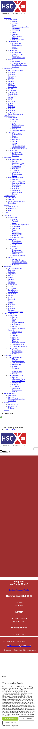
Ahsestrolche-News (18, 181)
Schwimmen (12, 90)
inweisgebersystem (30, 650)
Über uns (15, 119)
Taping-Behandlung (18, 147)
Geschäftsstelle (13, 41)
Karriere (10, 59)
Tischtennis (11, 101)
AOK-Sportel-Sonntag (15, 70)
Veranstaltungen (17, 36)
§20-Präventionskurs (18, 145)
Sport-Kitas (7, 157)
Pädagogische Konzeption (16, 201)
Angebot (11, 132)
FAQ (13, 123)
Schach (10, 88)
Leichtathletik (12, 87)
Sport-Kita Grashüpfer (19, 63)
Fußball (10, 79)
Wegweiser (15, 168)
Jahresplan (15, 187)
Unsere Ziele (12, 197)
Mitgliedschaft (12, 50)
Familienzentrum (9, 196)
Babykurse (11, 72)
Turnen (10, 105)
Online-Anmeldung (18, 58)
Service (6, 212)
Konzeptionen (16, 167)
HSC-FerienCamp (18, 39)
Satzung (14, 25)
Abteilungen (8, 69)
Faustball (11, 78)
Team (14, 47)
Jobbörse (11, 210)
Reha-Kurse (16, 139)
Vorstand (15, 23)
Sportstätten (16, 29)
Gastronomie (16, 30)
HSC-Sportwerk (9, 116)
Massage (15, 143)
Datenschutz (18, 650)
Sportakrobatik (13, 94)
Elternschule (12, 203)
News (14, 32)
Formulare (15, 56)
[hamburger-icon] (35, 448)
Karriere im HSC (13, 207)
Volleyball (11, 107)
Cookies (3, 676)
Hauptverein (16, 61)
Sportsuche (11, 112)
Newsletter (15, 34)
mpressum (8, 650)
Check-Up (15, 141)
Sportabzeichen (13, 92)
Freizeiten (15, 38)
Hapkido (11, 83)
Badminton (11, 74)
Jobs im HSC (12, 208)
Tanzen (10, 98)
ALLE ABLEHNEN (26, 718)
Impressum (14, 725)
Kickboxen (11, 85)
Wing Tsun (11, 110)
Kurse (14, 136)
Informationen (12, 19)
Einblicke (15, 49)
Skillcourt (15, 138)
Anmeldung (16, 172)
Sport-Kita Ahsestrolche (19, 65)
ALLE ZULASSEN (10, 718)
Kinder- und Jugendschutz (20, 27)
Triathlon (11, 103)
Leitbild (14, 21)
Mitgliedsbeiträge (17, 54)
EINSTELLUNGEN (10, 722)
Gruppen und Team (18, 165)
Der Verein (7, 18)
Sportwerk (15, 67)
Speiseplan (15, 170)
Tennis (10, 99)
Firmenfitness (16, 127)
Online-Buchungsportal (15, 114)
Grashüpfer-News (18, 163)
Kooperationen (17, 174)
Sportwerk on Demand (19, 148)
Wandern (11, 108)
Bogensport (12, 76)
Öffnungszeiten (17, 45)
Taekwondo (12, 96)
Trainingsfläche (17, 134)
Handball (11, 81)
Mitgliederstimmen (18, 125)
